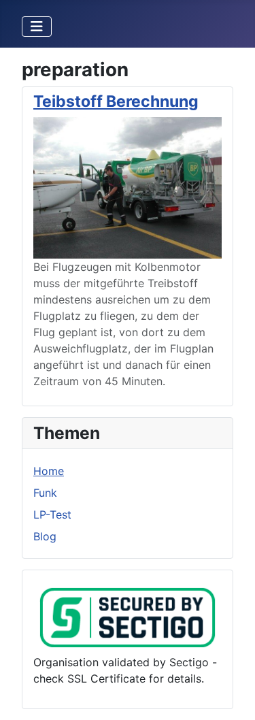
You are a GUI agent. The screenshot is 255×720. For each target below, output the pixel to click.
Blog (44, 536)
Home (48, 471)
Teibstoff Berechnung (116, 101)
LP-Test (52, 514)
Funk (45, 493)
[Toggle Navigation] (37, 26)
